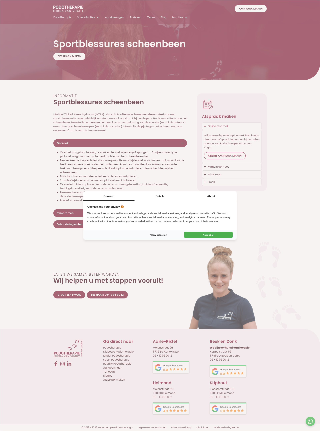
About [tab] (211, 196)
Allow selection (158, 235)
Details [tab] (160, 196)
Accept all (208, 235)
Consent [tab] (109, 196)
